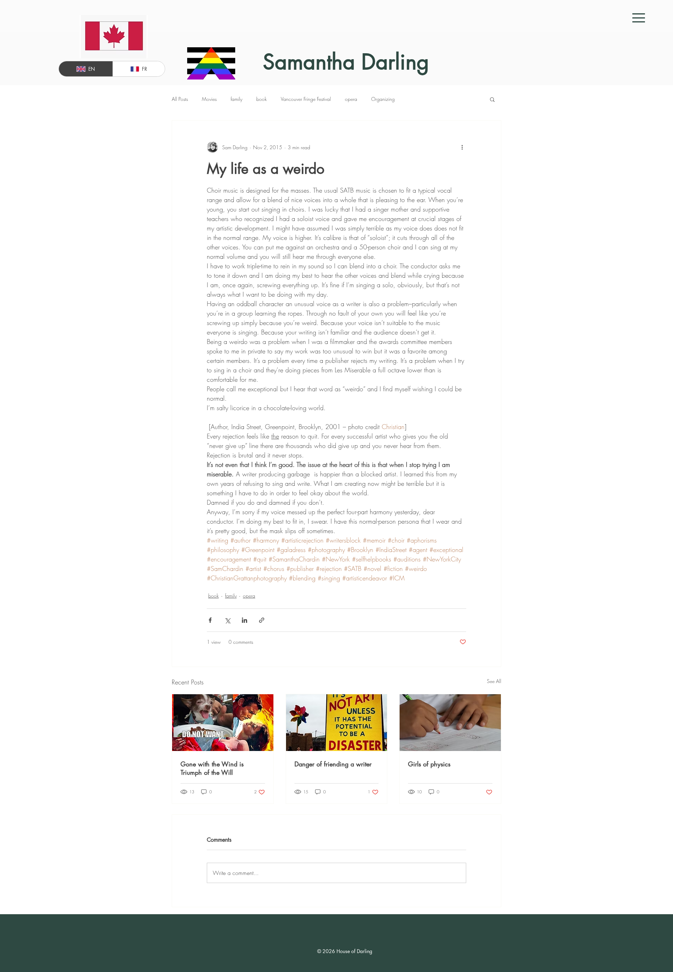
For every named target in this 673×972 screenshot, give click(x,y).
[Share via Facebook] (210, 620)
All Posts (180, 99)
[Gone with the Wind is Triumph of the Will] (222, 722)
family (236, 99)
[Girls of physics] (450, 722)
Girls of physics (429, 764)
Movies (209, 99)
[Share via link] (261, 620)
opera (351, 99)
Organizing (383, 99)
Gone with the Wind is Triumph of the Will (212, 768)
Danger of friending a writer (333, 764)
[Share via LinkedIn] (244, 620)
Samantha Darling (346, 62)
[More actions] (462, 147)
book (261, 99)
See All (494, 681)
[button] (638, 17)
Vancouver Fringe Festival (306, 99)
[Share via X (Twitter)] (227, 620)
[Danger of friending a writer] (336, 722)
